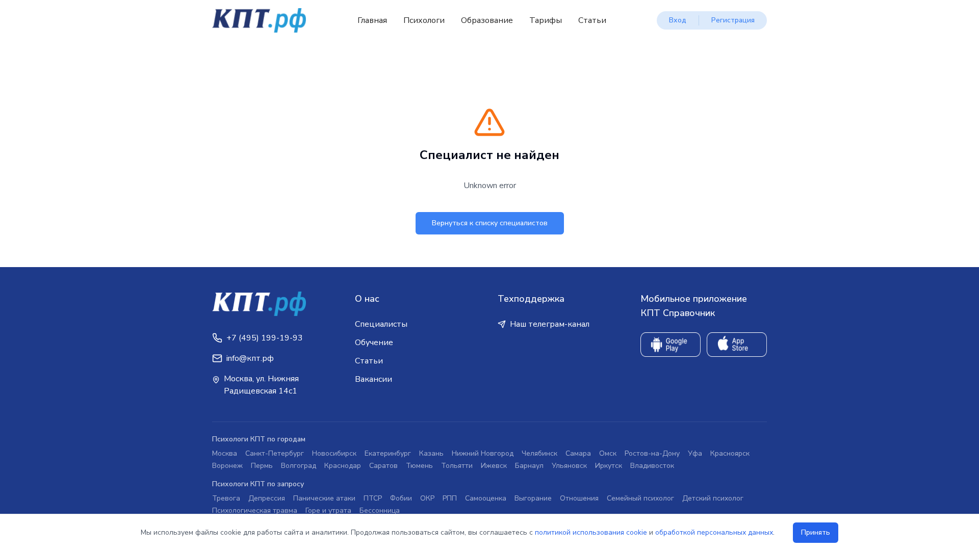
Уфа (695, 453)
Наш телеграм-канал (549, 324)
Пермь (262, 465)
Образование (487, 20)
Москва (224, 453)
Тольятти (457, 465)
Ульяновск (569, 465)
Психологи (424, 20)
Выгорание (533, 498)
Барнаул (529, 465)
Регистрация (733, 20)
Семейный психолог (640, 498)
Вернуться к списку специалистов (490, 223)
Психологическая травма (254, 510)
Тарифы (545, 20)
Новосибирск (334, 453)
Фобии (401, 498)
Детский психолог (712, 498)
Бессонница (379, 510)
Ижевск (494, 465)
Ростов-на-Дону (652, 453)
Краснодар (342, 465)
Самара (578, 453)
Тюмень (419, 465)
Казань (431, 453)
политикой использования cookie (591, 532)
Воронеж (227, 465)
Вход (677, 20)
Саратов (383, 465)
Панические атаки (324, 498)
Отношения (579, 498)
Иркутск (608, 465)
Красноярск (730, 453)
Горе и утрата (328, 510)
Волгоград (298, 465)
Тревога (226, 498)
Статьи (592, 20)
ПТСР (373, 498)
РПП (450, 498)
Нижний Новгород (482, 453)
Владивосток (652, 465)
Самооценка (485, 498)
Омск (607, 453)
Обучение (374, 342)
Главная (372, 20)
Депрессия (266, 498)
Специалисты (381, 324)
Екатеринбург (388, 453)
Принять (815, 532)
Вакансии (373, 379)
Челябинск (539, 453)
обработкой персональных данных (714, 532)
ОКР (427, 498)
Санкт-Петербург (274, 453)
